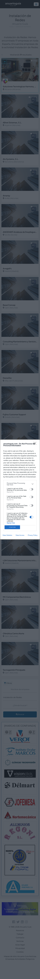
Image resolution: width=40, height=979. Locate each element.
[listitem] (20, 483)
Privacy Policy (32, 535)
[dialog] (20, 489)
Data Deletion (7, 535)
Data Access (20, 535)
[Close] (36, 444)
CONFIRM (12, 527)
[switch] (31, 489)
